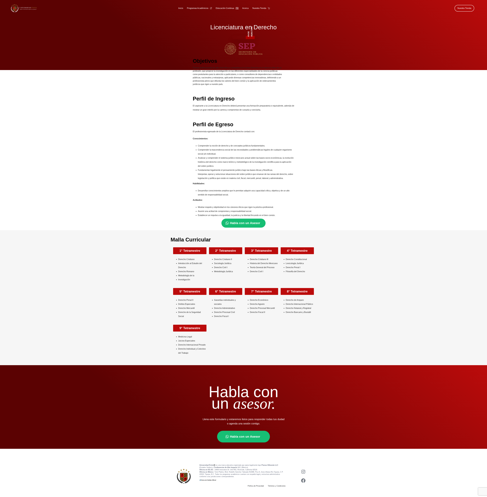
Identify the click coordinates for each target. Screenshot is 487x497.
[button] (189, 250)
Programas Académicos (197, 8)
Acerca (245, 8)
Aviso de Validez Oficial (208, 480)
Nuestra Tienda (259, 8)
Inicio (180, 8)
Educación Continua (225, 8)
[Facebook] (303, 480)
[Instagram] (303, 471)
